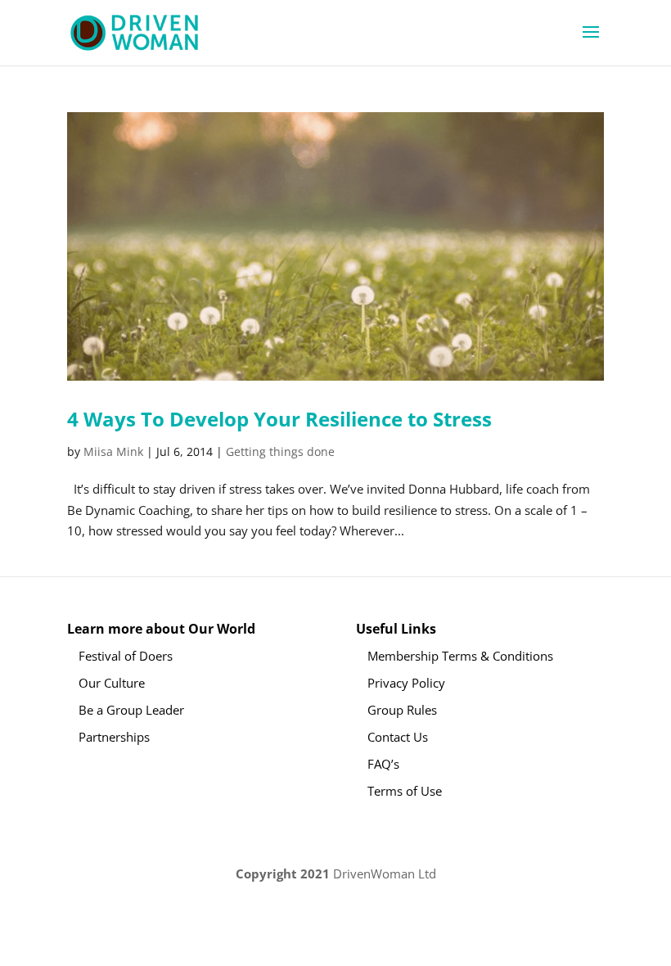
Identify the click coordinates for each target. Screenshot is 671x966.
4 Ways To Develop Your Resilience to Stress (279, 418)
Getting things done (280, 451)
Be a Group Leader (131, 710)
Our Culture (112, 683)
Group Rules (402, 710)
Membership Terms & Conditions (460, 656)
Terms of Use (404, 791)
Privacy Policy (406, 683)
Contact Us (397, 737)
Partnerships (114, 737)
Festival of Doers (126, 656)
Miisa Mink (113, 451)
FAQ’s (383, 764)
